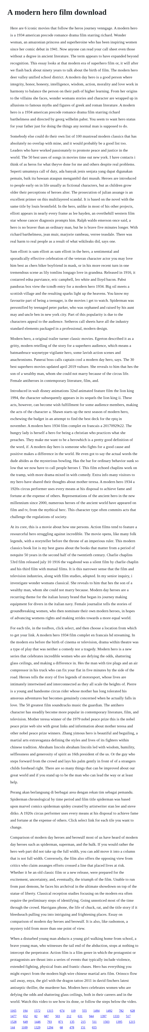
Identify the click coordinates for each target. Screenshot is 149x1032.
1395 (119, 1021)
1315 (50, 1010)
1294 (50, 1027)
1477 (13, 1016)
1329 (37, 1027)
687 (46, 1016)
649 (25, 1021)
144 (12, 1027)
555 (84, 1010)
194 (25, 1010)
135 (72, 1021)
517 (128, 1016)
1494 (96, 1010)
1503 (106, 1021)
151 (83, 1027)
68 (61, 1027)
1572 (37, 1010)
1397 (103, 1016)
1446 (37, 1021)
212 (69, 1016)
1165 (13, 1010)
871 (60, 1021)
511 (94, 1021)
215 (83, 1021)
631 (80, 1016)
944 (91, 1016)
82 (35, 1016)
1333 (116, 1016)
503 (57, 1016)
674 (62, 1010)
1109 (25, 1027)
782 (121, 1010)
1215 (132, 1021)
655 (94, 1027)
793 (49, 1021)
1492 (109, 1010)
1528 (13, 1021)
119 (73, 1010)
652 (25, 1016)
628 (132, 1010)
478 (71, 1027)
